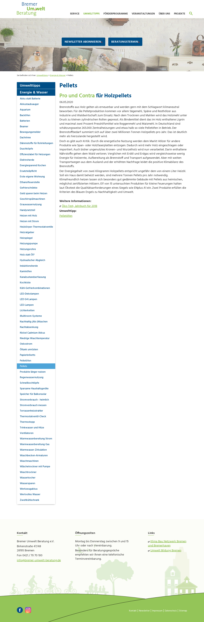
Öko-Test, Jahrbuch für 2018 (79, 206)
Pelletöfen (65, 216)
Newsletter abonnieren (83, 41)
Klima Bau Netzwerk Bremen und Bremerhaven (167, 543)
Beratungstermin (124, 41)
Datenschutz (171, 611)
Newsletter (144, 611)
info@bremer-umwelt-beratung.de (39, 560)
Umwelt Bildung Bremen (165, 550)
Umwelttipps (42, 75)
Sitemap (183, 611)
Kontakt (133, 611)
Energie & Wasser (58, 75)
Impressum (157, 611)
